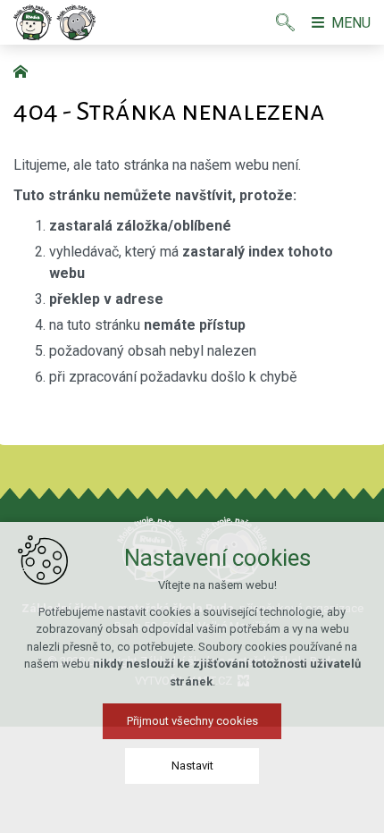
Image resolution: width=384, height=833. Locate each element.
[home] (25, 70)
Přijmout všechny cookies (192, 721)
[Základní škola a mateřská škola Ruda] (54, 22)
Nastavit (192, 765)
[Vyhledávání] (285, 22)
